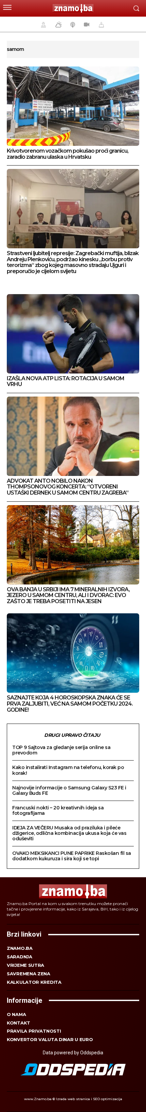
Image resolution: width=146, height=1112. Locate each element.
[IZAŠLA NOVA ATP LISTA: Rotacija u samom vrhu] (73, 333)
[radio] (72, 24)
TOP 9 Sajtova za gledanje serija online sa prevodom (61, 750)
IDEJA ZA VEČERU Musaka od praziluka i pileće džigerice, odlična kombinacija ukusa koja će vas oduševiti (69, 833)
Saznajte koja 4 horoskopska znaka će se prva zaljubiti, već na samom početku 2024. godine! (70, 703)
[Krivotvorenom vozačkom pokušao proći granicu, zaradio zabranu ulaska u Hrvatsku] (73, 106)
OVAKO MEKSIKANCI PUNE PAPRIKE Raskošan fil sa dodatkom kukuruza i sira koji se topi (71, 856)
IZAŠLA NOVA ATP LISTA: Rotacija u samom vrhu (65, 381)
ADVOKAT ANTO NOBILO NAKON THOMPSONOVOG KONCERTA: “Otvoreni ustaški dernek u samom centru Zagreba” (67, 487)
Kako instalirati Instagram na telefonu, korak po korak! (68, 770)
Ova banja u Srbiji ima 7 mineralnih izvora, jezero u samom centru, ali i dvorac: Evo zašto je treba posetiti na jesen (68, 595)
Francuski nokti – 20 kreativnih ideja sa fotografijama (58, 810)
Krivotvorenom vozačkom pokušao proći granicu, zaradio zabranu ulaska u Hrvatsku (67, 154)
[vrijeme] (58, 24)
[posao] (42, 24)
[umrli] (100, 24)
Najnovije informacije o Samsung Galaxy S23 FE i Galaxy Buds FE (69, 790)
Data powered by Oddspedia (73, 1052)
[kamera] (85, 24)
